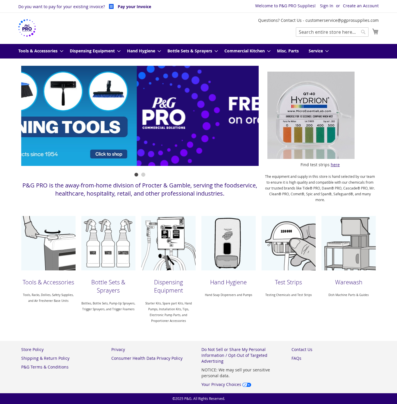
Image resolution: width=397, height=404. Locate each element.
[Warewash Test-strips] (320, 115)
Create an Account (361, 5)
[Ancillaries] (48, 243)
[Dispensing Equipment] (168, 243)
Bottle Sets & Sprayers (108, 286)
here (335, 164)
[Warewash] (348, 243)
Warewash (348, 282)
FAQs (296, 358)
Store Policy (32, 349)
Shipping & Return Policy (45, 358)
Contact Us (302, 349)
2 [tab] (143, 175)
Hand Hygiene (228, 282)
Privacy (118, 349)
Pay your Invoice (134, 6)
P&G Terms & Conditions (45, 367)
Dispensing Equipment (168, 286)
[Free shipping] (140, 116)
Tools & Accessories (48, 282)
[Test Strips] (289, 243)
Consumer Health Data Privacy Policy (147, 358)
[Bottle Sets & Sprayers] (108, 243)
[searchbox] (332, 32)
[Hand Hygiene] (228, 243)
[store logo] (27, 28)
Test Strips (288, 282)
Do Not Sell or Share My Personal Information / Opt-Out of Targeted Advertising (234, 355)
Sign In (326, 5)
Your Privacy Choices (221, 384)
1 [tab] (136, 175)
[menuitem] (39, 51)
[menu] (198, 51)
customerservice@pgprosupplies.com (342, 20)
